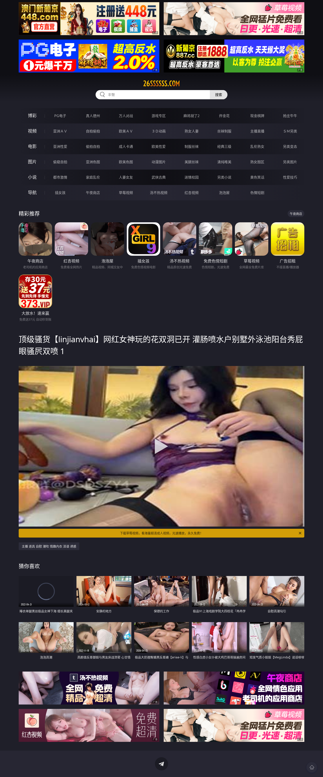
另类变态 (290, 146)
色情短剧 (257, 192)
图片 (32, 162)
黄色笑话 (257, 177)
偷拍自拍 (93, 146)
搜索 (218, 94)
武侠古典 (159, 177)
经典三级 (224, 146)
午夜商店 (93, 192)
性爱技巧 (290, 177)
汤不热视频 (158, 192)
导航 (32, 193)
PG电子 (60, 115)
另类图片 (290, 161)
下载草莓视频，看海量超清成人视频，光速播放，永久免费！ (161, 533)
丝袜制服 (224, 131)
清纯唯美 (224, 161)
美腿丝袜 (192, 161)
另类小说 (224, 177)
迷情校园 (192, 177)
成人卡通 (126, 146)
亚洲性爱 (60, 146)
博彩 (32, 116)
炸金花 (224, 115)
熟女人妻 (192, 131)
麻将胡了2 (191, 115)
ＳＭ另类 (290, 131)
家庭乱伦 (93, 177)
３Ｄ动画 (159, 131)
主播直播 (257, 131)
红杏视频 (192, 192)
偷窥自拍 (60, 161)
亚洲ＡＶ (60, 131)
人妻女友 (126, 177)
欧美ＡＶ (126, 131)
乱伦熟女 (257, 146)
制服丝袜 (192, 146)
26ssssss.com (161, 83)
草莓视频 (126, 192)
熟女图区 (257, 161)
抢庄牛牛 (290, 115)
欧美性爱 (159, 146)
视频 (32, 131)
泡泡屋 (224, 192)
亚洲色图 (93, 161)
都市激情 (60, 177)
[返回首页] (312, 767)
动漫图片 (159, 161)
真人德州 (93, 115)
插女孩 (60, 192)
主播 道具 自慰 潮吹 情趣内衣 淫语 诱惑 (49, 546)
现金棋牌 (257, 115)
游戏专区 (159, 115)
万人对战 (126, 115)
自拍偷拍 (93, 131)
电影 (32, 146)
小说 (32, 177)
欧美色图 (126, 161)
